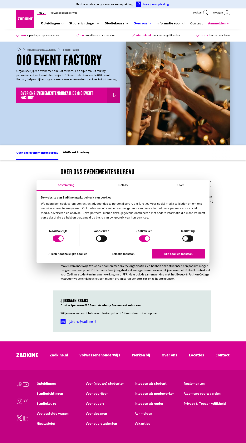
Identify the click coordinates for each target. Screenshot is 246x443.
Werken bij (141, 355)
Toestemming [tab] (65, 184)
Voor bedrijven (97, 393)
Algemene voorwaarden (202, 393)
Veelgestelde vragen (53, 413)
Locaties (196, 355)
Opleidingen (50, 23)
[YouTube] (26, 386)
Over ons (140, 23)
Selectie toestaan (123, 253)
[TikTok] (19, 386)
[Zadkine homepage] (25, 26)
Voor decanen (96, 413)
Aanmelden (217, 23)
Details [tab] (123, 184)
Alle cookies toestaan (178, 253)
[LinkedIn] (26, 420)
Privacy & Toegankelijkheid (205, 403)
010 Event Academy (76, 152)
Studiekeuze (114, 23)
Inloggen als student (151, 383)
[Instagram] (19, 403)
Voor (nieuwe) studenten (105, 383)
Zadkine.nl (59, 355)
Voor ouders (95, 403)
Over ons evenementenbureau (37, 152)
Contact (196, 23)
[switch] (101, 238)
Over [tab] (180, 184)
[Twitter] (19, 420)
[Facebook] (26, 403)
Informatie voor (168, 23)
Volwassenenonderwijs (64, 12)
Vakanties (142, 423)
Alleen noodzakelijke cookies (67, 253)
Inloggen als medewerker (154, 393)
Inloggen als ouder (149, 403)
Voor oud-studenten (101, 423)
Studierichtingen (82, 23)
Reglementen (194, 383)
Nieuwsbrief (46, 423)
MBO (41, 12)
